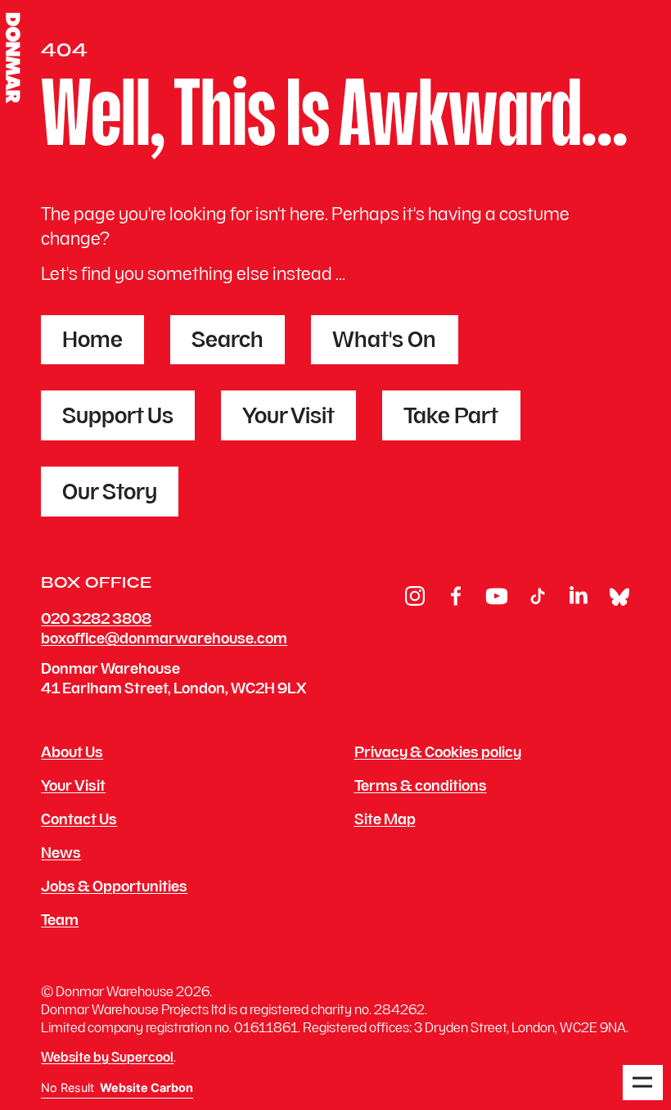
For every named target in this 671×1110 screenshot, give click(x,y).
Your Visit (288, 418)
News (61, 854)
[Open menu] (642, 1082)
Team (60, 921)
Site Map (385, 821)
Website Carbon (146, 1087)
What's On (384, 342)
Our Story (109, 494)
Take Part (450, 418)
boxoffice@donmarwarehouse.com (164, 640)
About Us (72, 753)
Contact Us (79, 821)
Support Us (117, 418)
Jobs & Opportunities (114, 888)
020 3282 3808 (96, 620)
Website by (107, 1059)
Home (92, 342)
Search (227, 342)
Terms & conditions (420, 787)
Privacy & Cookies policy (437, 753)
